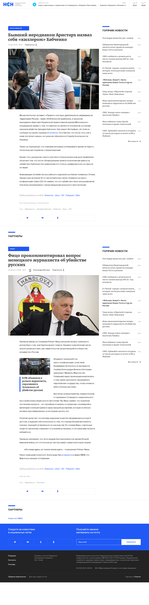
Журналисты (30, 209)
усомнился (67, 455)
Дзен (57, 195)
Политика (40, 482)
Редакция (12, 556)
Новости (49, 195)
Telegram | (71, 195)
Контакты (12, 560)
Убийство (57, 209)
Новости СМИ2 (15, 518)
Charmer (137, 577)
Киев (65, 209)
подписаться (131, 542)
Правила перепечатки (17, 577)
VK (62, 195)
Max (78, 195)
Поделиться (30, 45)
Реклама (11, 564)
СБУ (70, 209)
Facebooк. (53, 132)
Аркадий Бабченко (44, 209)
